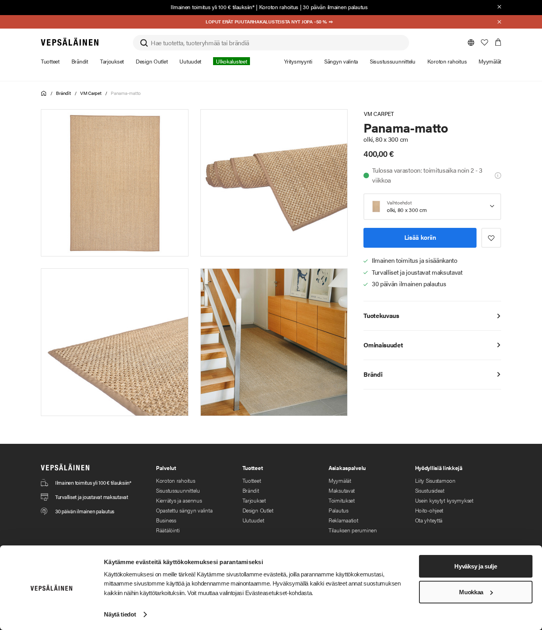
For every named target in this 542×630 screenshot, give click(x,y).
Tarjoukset (254, 500)
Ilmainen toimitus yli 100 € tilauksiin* (212, 7)
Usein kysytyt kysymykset (444, 500)
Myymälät (340, 480)
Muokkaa (471, 592)
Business (166, 520)
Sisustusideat (429, 490)
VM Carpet (91, 92)
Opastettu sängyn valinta (184, 510)
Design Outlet (257, 510)
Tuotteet (251, 480)
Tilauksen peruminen (353, 530)
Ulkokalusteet (231, 61)
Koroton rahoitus (279, 7)
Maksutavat (342, 490)
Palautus (338, 510)
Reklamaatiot (343, 520)
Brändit (63, 92)
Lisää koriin (420, 237)
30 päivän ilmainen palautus (335, 7)
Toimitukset (342, 500)
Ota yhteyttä (429, 520)
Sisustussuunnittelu (178, 490)
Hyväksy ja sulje (475, 566)
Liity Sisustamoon (435, 480)
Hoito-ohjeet (429, 510)
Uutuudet (253, 520)
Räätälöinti (168, 530)
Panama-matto (126, 92)
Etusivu (44, 93)
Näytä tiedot (120, 614)
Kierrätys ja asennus (179, 500)
